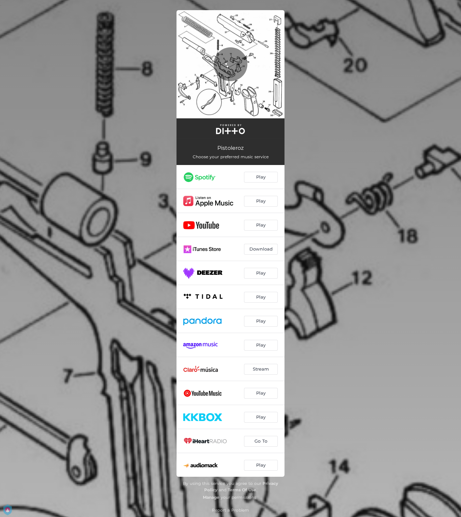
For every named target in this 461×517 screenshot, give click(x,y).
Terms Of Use (242, 489)
